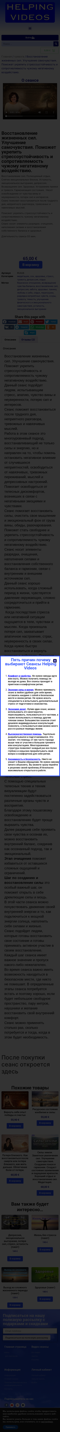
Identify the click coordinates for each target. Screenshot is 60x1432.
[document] (30, 716)
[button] (54, 660)
